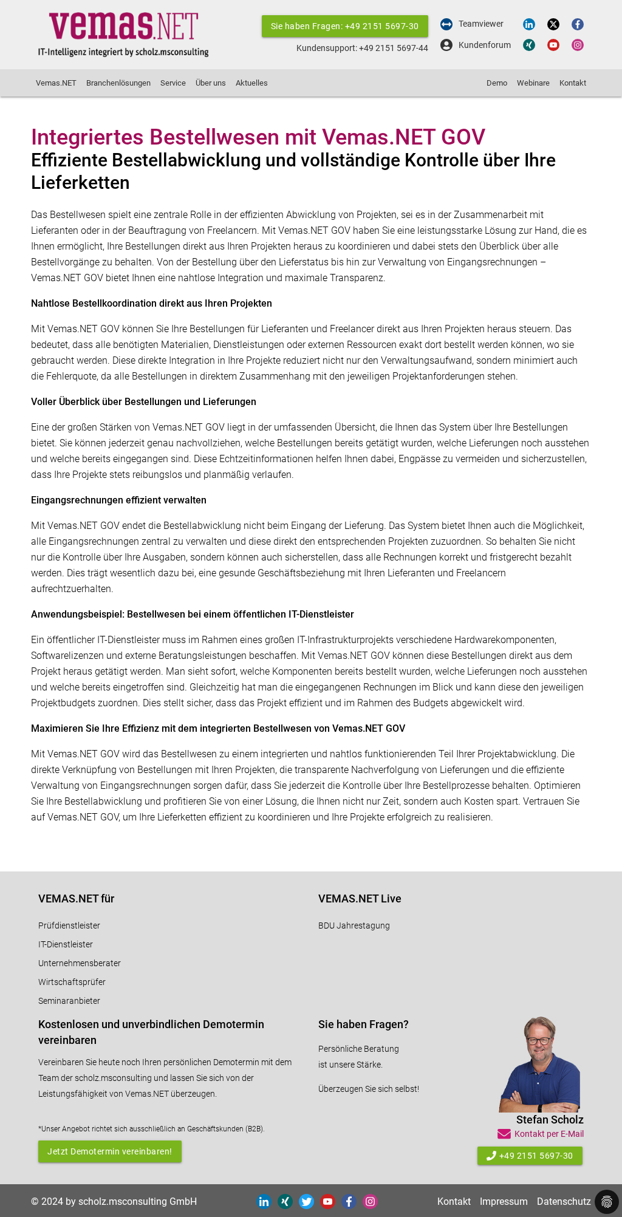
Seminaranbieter (69, 1001)
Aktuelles (252, 82)
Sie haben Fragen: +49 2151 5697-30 (345, 26)
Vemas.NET (56, 82)
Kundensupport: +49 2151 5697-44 (362, 48)
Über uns (211, 82)
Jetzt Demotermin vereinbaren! (110, 1151)
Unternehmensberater (79, 963)
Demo (497, 82)
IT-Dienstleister (65, 944)
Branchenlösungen (118, 82)
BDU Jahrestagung (354, 925)
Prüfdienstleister (69, 925)
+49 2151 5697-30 (536, 1156)
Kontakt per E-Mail (549, 1134)
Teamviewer (481, 24)
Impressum (504, 1201)
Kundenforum (485, 45)
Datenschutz (564, 1201)
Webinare (533, 82)
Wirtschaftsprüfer (72, 982)
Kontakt (572, 82)
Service (173, 82)
